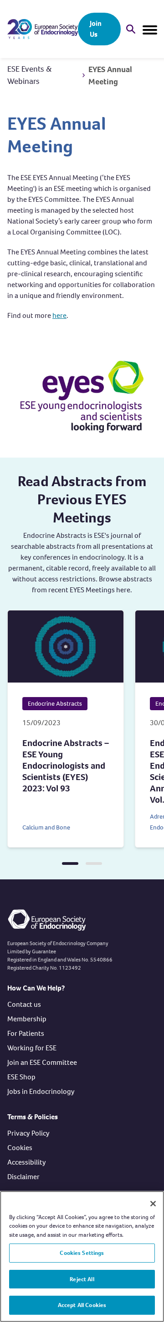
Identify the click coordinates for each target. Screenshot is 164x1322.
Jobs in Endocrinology (41, 1091)
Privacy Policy (28, 1133)
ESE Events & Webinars (29, 75)
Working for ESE (31, 1048)
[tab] (70, 863)
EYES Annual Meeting (110, 75)
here (59, 315)
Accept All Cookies (82, 1305)
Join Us (96, 29)
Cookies (19, 1147)
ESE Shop (21, 1077)
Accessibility (26, 1162)
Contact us (24, 1004)
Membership (26, 1019)
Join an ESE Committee (42, 1062)
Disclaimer (23, 1176)
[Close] (153, 1204)
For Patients (25, 1033)
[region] (82, 1256)
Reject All (82, 1279)
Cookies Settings (82, 1253)
